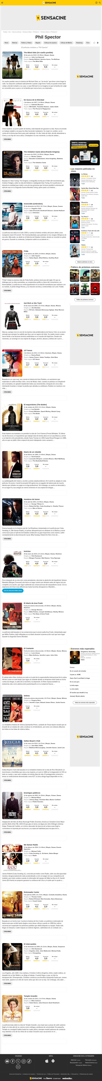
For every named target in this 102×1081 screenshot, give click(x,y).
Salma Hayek (33, 258)
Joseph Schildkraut (45, 612)
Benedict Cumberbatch (37, 158)
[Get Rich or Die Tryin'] (12, 315)
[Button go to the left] (94, 43)
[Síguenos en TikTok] (29, 1061)
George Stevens (36, 610)
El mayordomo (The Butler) (35, 405)
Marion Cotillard (55, 799)
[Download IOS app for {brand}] (48, 1061)
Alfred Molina (43, 258)
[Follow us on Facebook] (13, 1061)
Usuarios (37, 65)
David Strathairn (54, 1003)
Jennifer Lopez (45, 655)
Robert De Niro (34, 506)
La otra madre (74, 689)
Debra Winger (53, 853)
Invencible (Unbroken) (33, 204)
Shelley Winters (58, 612)
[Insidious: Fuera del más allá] (75, 236)
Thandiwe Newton (43, 106)
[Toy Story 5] (75, 222)
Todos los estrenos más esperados (85, 702)
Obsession (84, 202)
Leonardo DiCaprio (35, 459)
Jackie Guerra (60, 702)
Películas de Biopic (27, 32)
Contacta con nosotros (29, 1074)
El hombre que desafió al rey (79, 692)
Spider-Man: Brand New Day (90, 188)
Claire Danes (33, 1003)
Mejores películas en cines (84, 262)
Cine (9, 32)
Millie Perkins (33, 612)
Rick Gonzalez (45, 899)
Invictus (27, 551)
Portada (5, 32)
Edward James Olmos (47, 702)
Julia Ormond (43, 1003)
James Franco (34, 357)
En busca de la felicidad (34, 100)
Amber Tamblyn (45, 357)
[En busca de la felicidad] (12, 112)
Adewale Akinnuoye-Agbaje (44, 310)
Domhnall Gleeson (46, 210)
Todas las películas (16, 32)
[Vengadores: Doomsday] (75, 657)
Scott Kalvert (35, 456)
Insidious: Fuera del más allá (90, 231)
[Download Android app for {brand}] (54, 1061)
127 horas (28, 350)
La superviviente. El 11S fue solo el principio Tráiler (85, 280)
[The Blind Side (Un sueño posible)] (12, 65)
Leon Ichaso (35, 653)
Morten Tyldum (36, 156)
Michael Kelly (56, 951)
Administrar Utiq (65, 1074)
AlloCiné (73, 1060)
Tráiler (83, 183)
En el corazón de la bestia (78, 671)
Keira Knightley (51, 158)
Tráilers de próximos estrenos (84, 299)
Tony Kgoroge (55, 558)
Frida (26, 251)
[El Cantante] (12, 661)
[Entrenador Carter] (12, 904)
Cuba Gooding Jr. (46, 506)
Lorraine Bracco (48, 459)
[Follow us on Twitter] (18, 1061)
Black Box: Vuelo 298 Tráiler (95, 293)
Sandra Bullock (34, 59)
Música (58, 305)
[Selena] (12, 708)
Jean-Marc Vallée (37, 745)
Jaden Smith (54, 106)
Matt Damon (46, 558)
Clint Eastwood (36, 556)
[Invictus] (12, 564)
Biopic (47, 55)
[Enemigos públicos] (12, 805)
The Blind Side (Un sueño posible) (38, 53)
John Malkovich (45, 951)
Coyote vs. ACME (75, 674)
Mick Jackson (36, 1000)
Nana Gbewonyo (56, 899)
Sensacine (45, 65)
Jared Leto (61, 747)
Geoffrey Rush (53, 258)
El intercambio (30, 944)
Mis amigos (54, 65)
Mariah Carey (55, 411)
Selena (27, 696)
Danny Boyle (35, 355)
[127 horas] (12, 363)
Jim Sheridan (35, 308)
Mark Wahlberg (60, 459)
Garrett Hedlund (59, 210)
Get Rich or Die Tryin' (33, 303)
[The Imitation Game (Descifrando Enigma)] (12, 164)
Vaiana (83, 245)
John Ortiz (54, 655)
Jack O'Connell (34, 210)
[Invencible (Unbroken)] (12, 216)
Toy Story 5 (84, 216)
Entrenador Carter (31, 892)
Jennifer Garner (51, 747)
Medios (27, 65)
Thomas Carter (36, 897)
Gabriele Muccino (37, 104)
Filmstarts (88, 1060)
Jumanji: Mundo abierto (77, 696)
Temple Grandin (30, 996)
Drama (52, 55)
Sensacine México (82, 1065)
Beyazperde (74, 1062)
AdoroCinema (89, 1062)
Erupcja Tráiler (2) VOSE (74, 280)
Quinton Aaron (45, 59)
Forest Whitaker (34, 411)
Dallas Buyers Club (32, 741)
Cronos (72, 667)
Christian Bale (44, 799)
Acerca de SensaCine (15, 1074)
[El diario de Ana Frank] (12, 615)
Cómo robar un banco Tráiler (85, 293)
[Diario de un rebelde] (12, 464)
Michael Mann (36, 797)
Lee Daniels (35, 409)
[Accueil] (49, 2)
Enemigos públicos (32, 793)
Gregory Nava (36, 700)
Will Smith (32, 106)
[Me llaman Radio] (12, 857)
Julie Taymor (35, 256)
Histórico (59, 554)
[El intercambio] (12, 956)
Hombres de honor (32, 499)
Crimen (53, 795)
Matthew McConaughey (37, 747)
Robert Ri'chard (34, 899)
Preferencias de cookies (86, 1074)
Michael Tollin (36, 851)
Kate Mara (54, 357)
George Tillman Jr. (37, 504)
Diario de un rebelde (32, 452)
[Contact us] (18, 1067)
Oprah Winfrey (46, 411)
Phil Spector (36, 32)
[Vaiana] (75, 250)
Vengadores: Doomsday (88, 651)
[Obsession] (75, 208)
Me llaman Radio (31, 845)
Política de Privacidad (53, 1074)
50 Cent (31, 310)
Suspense (61, 946)
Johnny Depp (33, 799)
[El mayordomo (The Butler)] (12, 417)
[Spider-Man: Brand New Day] (75, 194)
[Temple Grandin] (12, 1008)
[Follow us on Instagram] (23, 1061)
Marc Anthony (34, 655)
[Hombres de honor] (12, 512)
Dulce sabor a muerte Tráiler (74, 293)
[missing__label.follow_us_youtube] (7, 1061)
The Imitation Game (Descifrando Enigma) (41, 152)
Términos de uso (41, 1074)
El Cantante (29, 648)
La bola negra (74, 685)
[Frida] (12, 263)
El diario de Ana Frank (33, 603)
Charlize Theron (58, 506)
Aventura (48, 353)
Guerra (60, 206)
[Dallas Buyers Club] (12, 753)
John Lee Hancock (37, 57)
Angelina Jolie (36, 208)
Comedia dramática (55, 894)
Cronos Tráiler (95, 280)
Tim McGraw (55, 59)
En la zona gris (74, 682)
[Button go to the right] (97, 43)
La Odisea (84, 174)
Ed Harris (45, 853)
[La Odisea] (75, 180)
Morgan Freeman (35, 558)
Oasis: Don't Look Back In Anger (80, 678)
